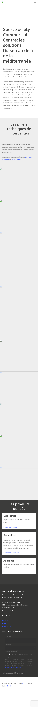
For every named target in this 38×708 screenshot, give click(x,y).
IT (23, 683)
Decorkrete (6, 160)
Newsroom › (6, 626)
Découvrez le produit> (11, 527)
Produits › (5, 621)
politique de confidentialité (13, 667)
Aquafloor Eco (16, 160)
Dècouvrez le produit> (11, 572)
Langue (8, 644)
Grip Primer (28, 157)
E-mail (8, 637)
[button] (35, 2)
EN (26, 683)
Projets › (5, 623)
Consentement (11, 651)
